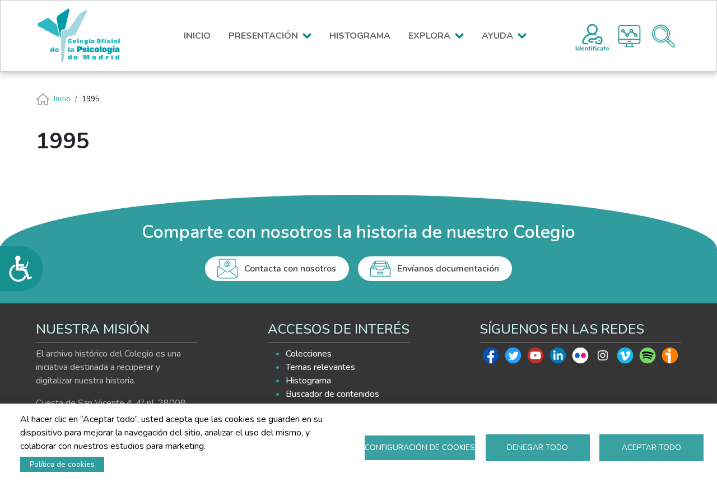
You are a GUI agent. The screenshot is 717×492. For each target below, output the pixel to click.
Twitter (513, 358)
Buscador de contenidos (332, 394)
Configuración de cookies (420, 447)
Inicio (62, 99)
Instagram (603, 358)
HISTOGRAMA (359, 36)
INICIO (197, 36)
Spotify (647, 358)
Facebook (490, 358)
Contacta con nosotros (290, 269)
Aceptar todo (651, 447)
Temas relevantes (320, 367)
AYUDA (497, 36)
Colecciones (309, 354)
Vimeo (625, 358)
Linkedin (558, 358)
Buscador (663, 36)
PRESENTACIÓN (263, 36)
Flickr (580, 358)
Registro (592, 36)
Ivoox (670, 358)
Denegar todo (537, 447)
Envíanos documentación (448, 269)
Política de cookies (62, 464)
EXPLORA (429, 36)
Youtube (535, 358)
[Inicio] (84, 36)
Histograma (629, 36)
